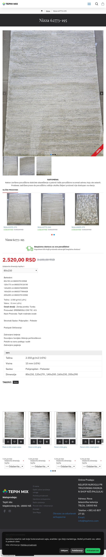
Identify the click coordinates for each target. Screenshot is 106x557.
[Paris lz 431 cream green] (92, 424)
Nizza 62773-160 (44, 227)
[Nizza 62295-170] (19, 209)
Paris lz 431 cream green (89, 447)
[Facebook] (4, 511)
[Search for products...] (96, 4)
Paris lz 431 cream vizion (12, 447)
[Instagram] (10, 511)
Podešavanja (77, 550)
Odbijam (64, 550)
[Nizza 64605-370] (87, 209)
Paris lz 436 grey (60, 447)
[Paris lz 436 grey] (66, 424)
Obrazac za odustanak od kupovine (64, 515)
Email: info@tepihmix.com (88, 519)
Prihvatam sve (93, 550)
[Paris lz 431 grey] (40, 424)
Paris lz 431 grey (34, 447)
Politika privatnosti (29, 545)
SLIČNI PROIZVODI (10, 190)
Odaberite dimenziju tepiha (13, 266)
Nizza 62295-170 (10, 227)
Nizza (48, 11)
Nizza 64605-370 (78, 227)
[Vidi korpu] (103, 4)
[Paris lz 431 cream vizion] (14, 424)
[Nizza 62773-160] (53, 209)
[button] (4, 93)
